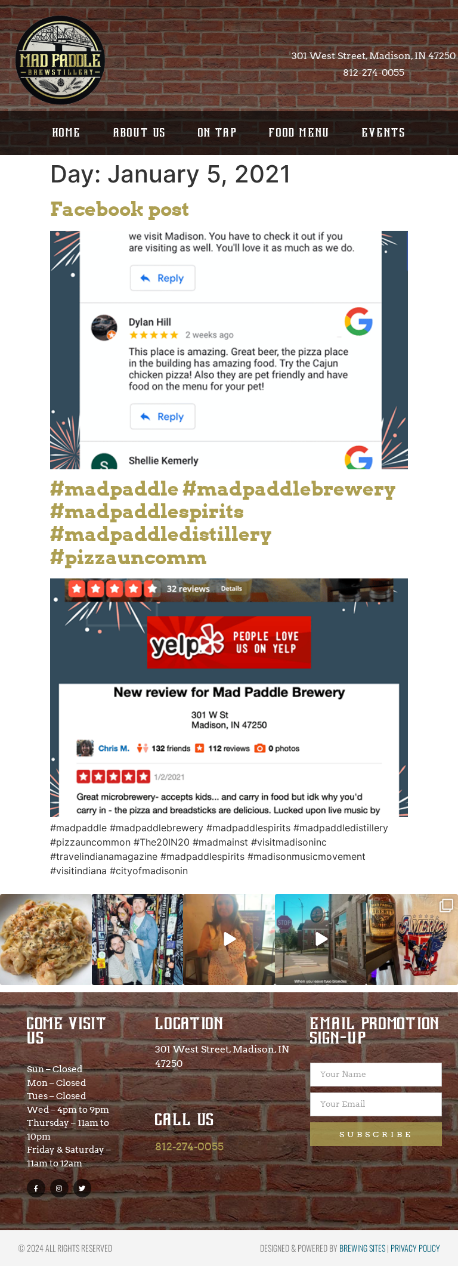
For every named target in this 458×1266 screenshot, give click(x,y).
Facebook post (120, 209)
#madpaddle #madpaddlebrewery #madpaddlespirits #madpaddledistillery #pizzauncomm (222, 523)
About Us (139, 133)
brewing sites (362, 1248)
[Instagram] (59, 1188)
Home (67, 133)
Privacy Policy (415, 1248)
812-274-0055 (189, 1146)
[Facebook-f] (36, 1188)
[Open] (46, 940)
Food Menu (299, 133)
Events (384, 133)
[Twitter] (82, 1188)
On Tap (217, 133)
